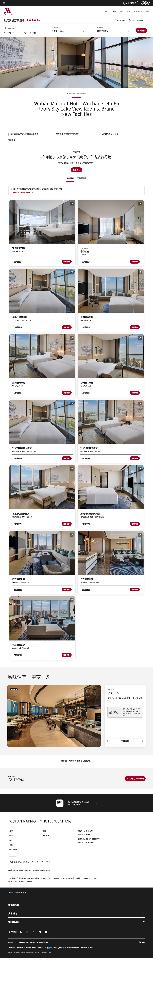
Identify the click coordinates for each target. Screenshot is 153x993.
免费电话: (88, 839)
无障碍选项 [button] (84, 248)
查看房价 (66, 261)
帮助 (91, 947)
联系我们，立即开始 (135, 778)
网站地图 (84, 947)
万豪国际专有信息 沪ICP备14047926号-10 (24, 878)
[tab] (70, 178)
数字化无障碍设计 (73, 947)
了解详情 (125, 741)
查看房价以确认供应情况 (21, 193)
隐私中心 (41, 947)
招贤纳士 (12, 947)
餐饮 (121, 11)
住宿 (114, 11)
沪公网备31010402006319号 (22, 881)
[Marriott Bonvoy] (144, 2)
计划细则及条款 (31, 947)
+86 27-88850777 (139, 20)
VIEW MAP (121, 20)
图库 (147, 11)
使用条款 (20, 947)
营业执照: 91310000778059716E (85, 878)
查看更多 (11, 140)
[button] (130, 3)
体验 (128, 11)
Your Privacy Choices (57, 948)
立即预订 (76, 169)
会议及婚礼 (138, 11)
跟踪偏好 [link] (45, 835)
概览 (107, 11)
